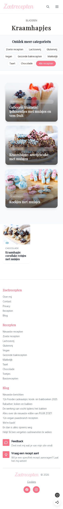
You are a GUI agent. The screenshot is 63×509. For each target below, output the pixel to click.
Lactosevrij (35, 49)
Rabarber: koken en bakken (17, 403)
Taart (12, 63)
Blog (5, 315)
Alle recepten (46, 63)
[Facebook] (27, 489)
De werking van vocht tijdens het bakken (25, 408)
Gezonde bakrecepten (30, 56)
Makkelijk (53, 56)
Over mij (7, 296)
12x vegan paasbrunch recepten (20, 418)
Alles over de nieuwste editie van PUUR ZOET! (27, 413)
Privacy (6, 306)
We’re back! (9, 422)
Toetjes (6, 373)
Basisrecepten (10, 378)
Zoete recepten (14, 49)
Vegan (8, 56)
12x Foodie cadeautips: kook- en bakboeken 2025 (30, 399)
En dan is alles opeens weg (17, 427)
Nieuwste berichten (13, 394)
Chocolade (27, 63)
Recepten (8, 310)
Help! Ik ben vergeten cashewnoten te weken (27, 432)
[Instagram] (36, 489)
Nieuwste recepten (13, 331)
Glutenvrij (52, 49)
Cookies (31, 481)
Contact (7, 301)
